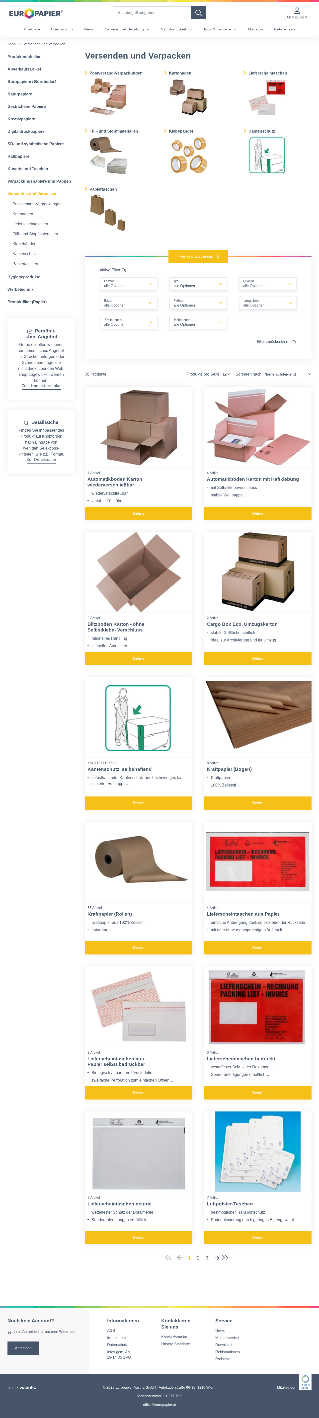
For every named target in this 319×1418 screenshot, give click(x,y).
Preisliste (222, 1359)
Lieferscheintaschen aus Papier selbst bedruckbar (116, 1061)
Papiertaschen (25, 264)
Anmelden (23, 1347)
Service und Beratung (125, 29)
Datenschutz (117, 1344)
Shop (11, 44)
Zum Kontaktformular (41, 386)
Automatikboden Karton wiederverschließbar (114, 481)
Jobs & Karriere (218, 29)
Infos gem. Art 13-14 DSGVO (119, 1354)
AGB (111, 1330)
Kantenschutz (24, 254)
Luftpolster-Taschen (230, 1203)
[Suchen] (198, 12)
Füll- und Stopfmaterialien (35, 234)
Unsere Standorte (175, 1344)
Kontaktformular (174, 1337)
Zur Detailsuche (41, 459)
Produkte (32, 29)
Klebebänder (23, 244)
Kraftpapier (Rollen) (109, 914)
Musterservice (227, 1337)
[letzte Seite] (226, 1258)
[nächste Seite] (216, 1258)
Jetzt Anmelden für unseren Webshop (44, 1331)
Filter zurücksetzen (273, 341)
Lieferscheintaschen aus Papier (243, 914)
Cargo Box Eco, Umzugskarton (242, 624)
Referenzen (284, 29)
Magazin (255, 29)
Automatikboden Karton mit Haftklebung (253, 479)
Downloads (224, 1344)
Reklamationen (227, 1351)
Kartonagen (22, 214)
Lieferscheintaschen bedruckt (241, 1058)
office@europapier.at (159, 1404)
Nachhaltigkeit (174, 29)
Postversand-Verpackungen (37, 204)
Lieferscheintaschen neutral (119, 1203)
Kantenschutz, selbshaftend (119, 769)
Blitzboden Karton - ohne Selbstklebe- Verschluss (116, 627)
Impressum (116, 1337)
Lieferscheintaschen (30, 224)
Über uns (60, 29)
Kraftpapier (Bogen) (229, 769)
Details (138, 513)
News (89, 29)
